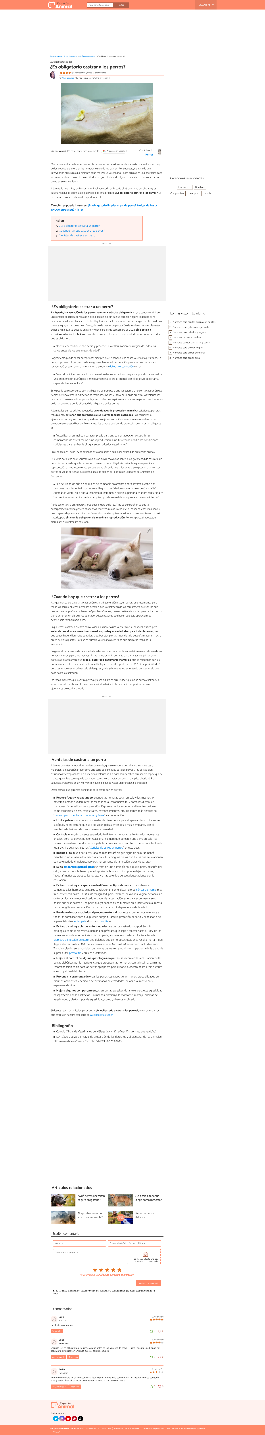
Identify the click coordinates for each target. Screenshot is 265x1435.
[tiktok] (80, 1418)
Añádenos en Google (115, 151)
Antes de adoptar (71, 56)
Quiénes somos (92, 1428)
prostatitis (75, 953)
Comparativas (177, 193)
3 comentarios (100, 73)
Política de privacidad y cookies (126, 1428)
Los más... (208, 193)
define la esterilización (121, 366)
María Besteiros (68, 78)
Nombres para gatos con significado (191, 327)
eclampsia (80, 921)
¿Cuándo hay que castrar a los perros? (82, 230)
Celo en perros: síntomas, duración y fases (79, 815)
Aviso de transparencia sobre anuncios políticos (186, 1428)
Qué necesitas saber (87, 56)
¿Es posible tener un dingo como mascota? (148, 1198)
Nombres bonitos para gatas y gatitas (192, 343)
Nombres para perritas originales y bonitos (194, 322)
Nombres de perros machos (187, 337)
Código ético (58, 1432)
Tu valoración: (87, 1275)
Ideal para (193, 193)
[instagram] (62, 1418)
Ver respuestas (59, 1387)
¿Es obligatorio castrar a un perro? (79, 225)
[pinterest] (74, 1418)
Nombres (200, 187)
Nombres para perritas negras (188, 348)
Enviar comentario (148, 1283)
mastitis (103, 921)
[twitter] (56, 1418)
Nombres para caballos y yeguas (189, 332)
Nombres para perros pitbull (187, 358)
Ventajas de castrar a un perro (77, 235)
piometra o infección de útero (71, 939)
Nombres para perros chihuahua (189, 353)
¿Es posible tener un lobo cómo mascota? (90, 1215)
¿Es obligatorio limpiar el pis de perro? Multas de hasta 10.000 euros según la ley (104, 207)
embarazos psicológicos (78, 867)
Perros (149, 155)
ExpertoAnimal (56, 56)
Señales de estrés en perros (106, 847)
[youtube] (68, 1418)
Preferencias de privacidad (153, 1428)
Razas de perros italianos (144, 1215)
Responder (56, 1331)
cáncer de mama (146, 889)
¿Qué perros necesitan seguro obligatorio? (91, 1198)
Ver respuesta (58, 1357)
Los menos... (184, 187)
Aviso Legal (106, 1428)
